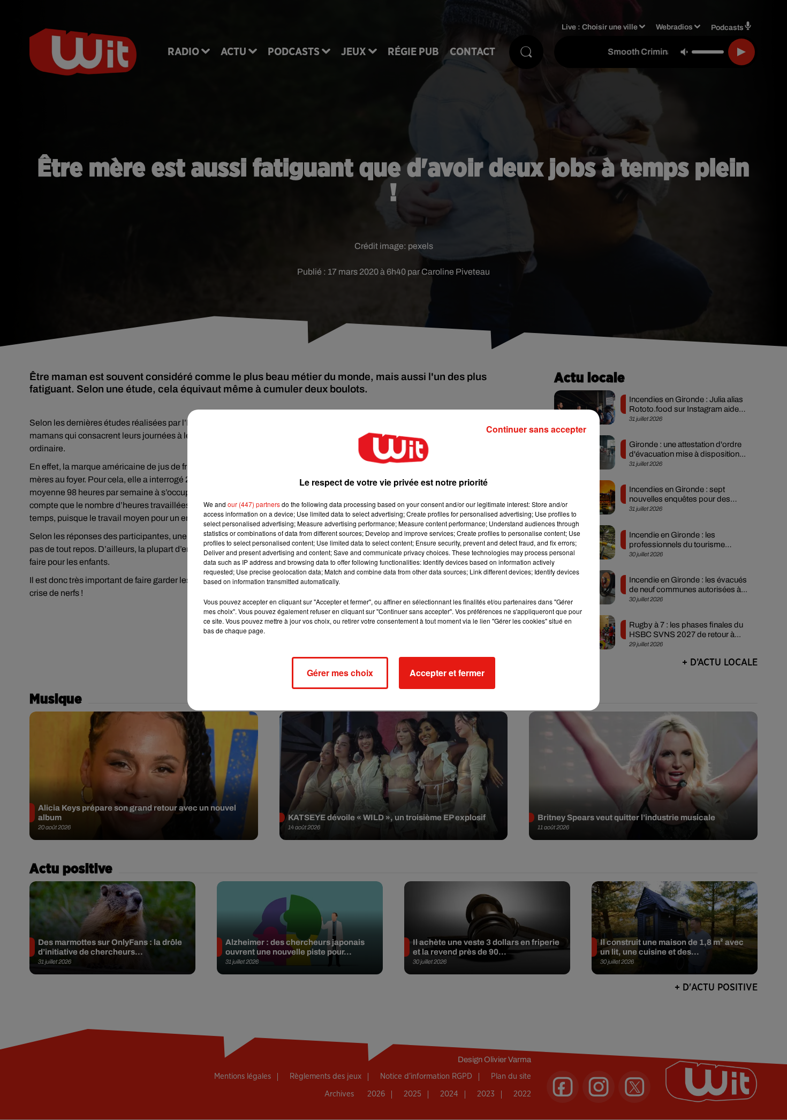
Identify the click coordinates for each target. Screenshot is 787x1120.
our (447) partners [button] (254, 504)
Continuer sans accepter (536, 429)
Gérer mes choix (340, 673)
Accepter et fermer (447, 673)
